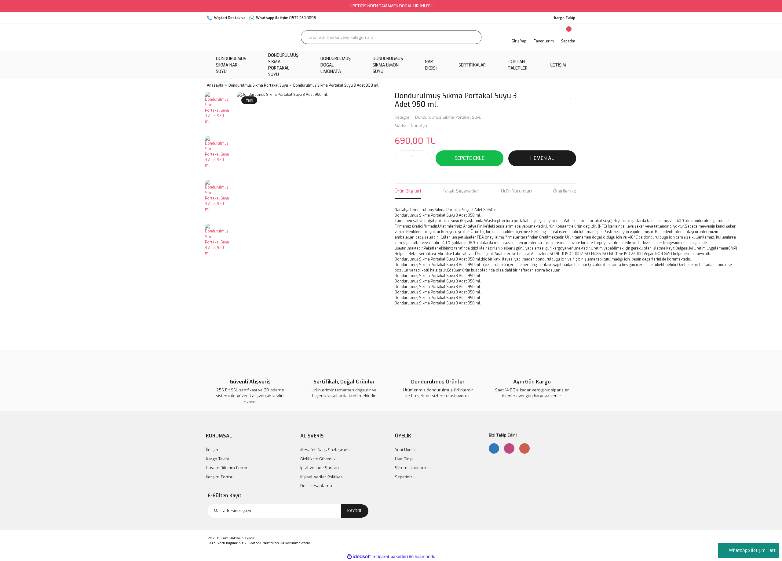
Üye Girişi (404, 459)
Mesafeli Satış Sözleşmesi (325, 449)
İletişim (213, 449)
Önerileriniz (564, 191)
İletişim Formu (219, 477)
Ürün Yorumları (516, 191)
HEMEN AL (542, 158)
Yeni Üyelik (405, 449)
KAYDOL (354, 510)
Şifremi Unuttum (410, 467)
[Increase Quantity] (424, 158)
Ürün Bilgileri (408, 191)
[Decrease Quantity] (401, 158)
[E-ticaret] (390, 556)
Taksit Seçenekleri (460, 191)
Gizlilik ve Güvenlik (317, 459)
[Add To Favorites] (571, 95)
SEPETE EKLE (469, 158)
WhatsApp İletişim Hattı (753, 550)
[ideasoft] (359, 556)
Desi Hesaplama (316, 485)
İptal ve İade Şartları (319, 467)
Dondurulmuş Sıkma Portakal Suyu (448, 117)
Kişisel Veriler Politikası (322, 477)
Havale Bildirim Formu (227, 467)
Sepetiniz (403, 477)
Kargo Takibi (217, 459)
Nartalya (419, 125)
